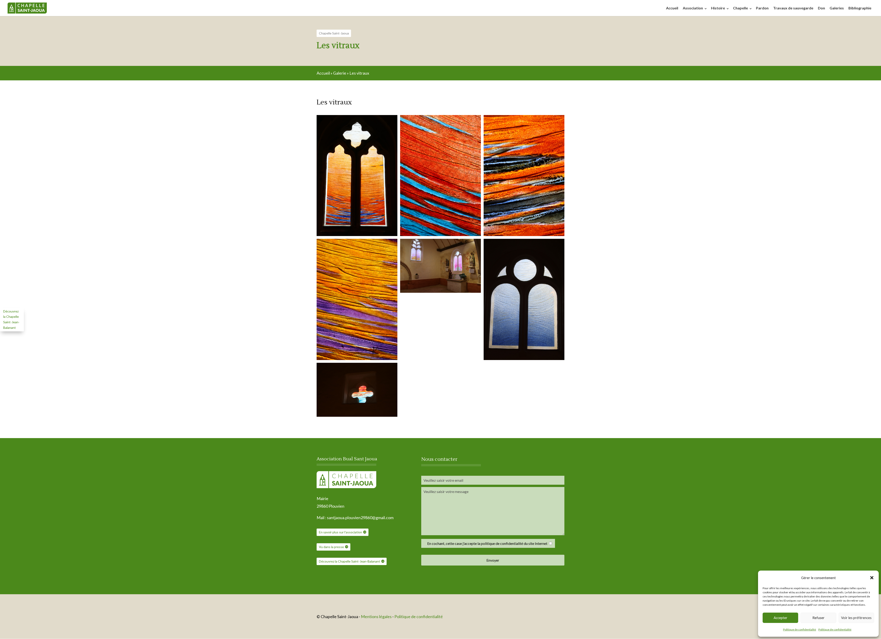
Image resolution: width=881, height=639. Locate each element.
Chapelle (740, 8)
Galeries (837, 8)
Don (821, 8)
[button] (872, 577)
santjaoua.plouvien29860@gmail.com (360, 517)
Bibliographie (859, 8)
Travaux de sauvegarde (793, 8)
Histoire (718, 8)
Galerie (339, 73)
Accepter (780, 618)
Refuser (818, 618)
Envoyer (492, 560)
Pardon (762, 8)
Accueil (672, 8)
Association (693, 8)
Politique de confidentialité (799, 629)
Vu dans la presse (331, 547)
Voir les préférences (856, 618)
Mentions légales (376, 616)
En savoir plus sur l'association (340, 532)
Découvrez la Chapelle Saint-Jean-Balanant (349, 561)
